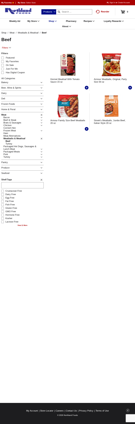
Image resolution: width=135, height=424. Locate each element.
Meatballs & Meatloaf (28, 32)
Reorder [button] (105, 11)
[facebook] (127, 411)
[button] (41, 82)
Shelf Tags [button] (6, 179)
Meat (12, 32)
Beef (44, 32)
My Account (32, 411)
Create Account (124, 3)
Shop (3, 32)
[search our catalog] (59, 11)
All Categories (8, 78)
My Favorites (6, 3)
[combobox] (48, 11)
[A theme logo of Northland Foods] (16, 11)
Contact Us (71, 411)
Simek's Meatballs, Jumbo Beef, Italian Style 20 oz (110, 121)
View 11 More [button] (22, 225)
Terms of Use (102, 411)
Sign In (112, 3)
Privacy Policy (86, 411)
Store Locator (46, 411)
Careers (60, 411)
